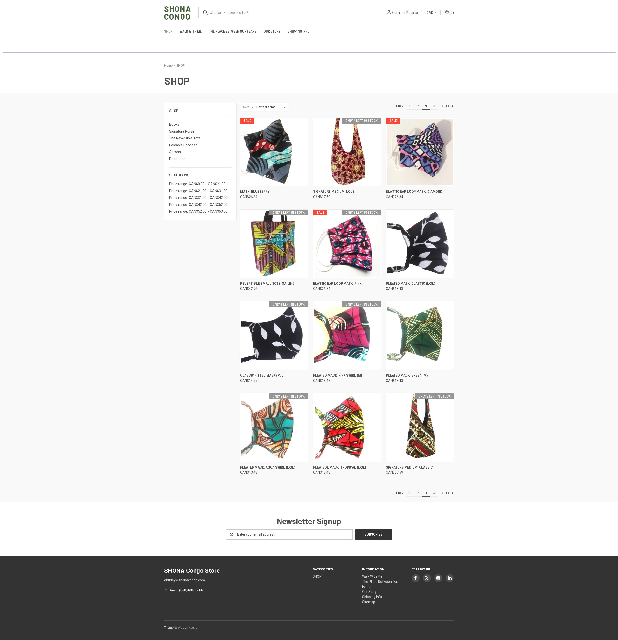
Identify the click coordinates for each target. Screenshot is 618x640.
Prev (399, 106)
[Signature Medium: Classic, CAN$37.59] (420, 427)
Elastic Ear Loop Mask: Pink (337, 283)
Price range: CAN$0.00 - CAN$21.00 (197, 184)
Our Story (272, 31)
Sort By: (248, 107)
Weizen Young (187, 627)
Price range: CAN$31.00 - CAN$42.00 (198, 197)
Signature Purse (181, 131)
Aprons (175, 152)
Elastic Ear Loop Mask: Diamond (414, 191)
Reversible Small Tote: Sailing (267, 283)
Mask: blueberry (255, 191)
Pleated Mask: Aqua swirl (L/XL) (267, 467)
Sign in (397, 12)
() (451, 12)
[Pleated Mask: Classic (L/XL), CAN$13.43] (420, 243)
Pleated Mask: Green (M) (407, 375)
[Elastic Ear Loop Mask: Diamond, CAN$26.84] (420, 152)
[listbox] (272, 107)
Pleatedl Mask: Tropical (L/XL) (339, 467)
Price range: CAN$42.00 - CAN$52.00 (198, 204)
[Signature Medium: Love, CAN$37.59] (347, 152)
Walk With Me (191, 31)
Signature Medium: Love (334, 191)
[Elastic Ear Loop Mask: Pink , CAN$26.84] (347, 243)
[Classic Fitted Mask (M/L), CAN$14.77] (274, 335)
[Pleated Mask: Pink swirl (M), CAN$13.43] (347, 335)
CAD (430, 12)
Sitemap (368, 602)
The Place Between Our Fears (232, 31)
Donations (177, 159)
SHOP (168, 31)
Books (174, 124)
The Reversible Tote (185, 138)
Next (446, 106)
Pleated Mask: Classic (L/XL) (410, 283)
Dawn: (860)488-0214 (185, 590)
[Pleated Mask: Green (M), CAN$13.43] (420, 335)
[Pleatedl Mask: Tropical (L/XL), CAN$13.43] (347, 427)
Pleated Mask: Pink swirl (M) (337, 375)
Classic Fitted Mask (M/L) (262, 375)
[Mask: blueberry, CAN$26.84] (274, 152)
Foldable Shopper (183, 145)
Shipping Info (298, 31)
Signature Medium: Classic (409, 467)
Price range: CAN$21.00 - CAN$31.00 (198, 191)
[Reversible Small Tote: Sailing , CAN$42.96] (274, 243)
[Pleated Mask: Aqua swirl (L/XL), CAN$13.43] (274, 427)
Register (412, 12)
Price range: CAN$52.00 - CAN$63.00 (198, 211)
